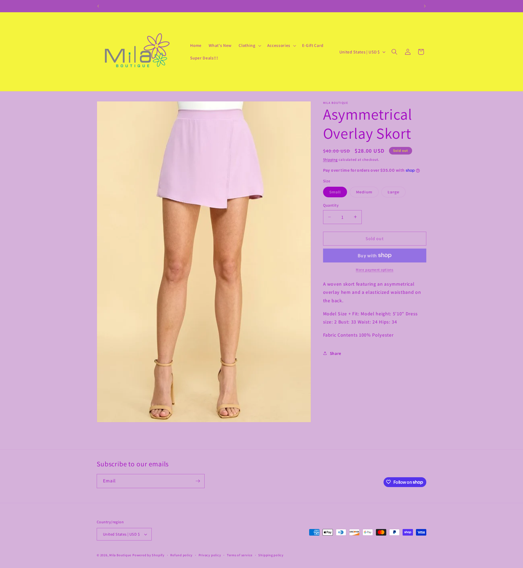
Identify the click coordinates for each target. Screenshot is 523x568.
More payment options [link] (374, 269)
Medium (367, 193)
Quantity (331, 205)
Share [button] (335, 353)
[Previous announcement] (98, 6)
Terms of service (240, 555)
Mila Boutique (120, 555)
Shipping (330, 159)
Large (397, 193)
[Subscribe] (197, 481)
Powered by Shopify (148, 555)
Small (338, 193)
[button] (249, 45)
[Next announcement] (425, 6)
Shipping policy (271, 555)
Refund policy (181, 555)
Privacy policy (210, 555)
